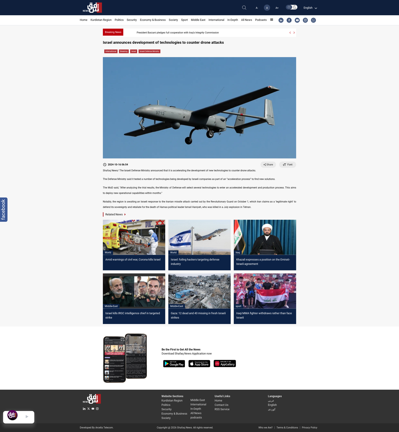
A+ (277, 7)
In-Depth (232, 19)
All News (246, 19)
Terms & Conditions (287, 427)
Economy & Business (153, 19)
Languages (275, 396)
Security (132, 19)
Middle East (198, 19)
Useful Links (222, 396)
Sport (184, 19)
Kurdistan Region (101, 19)
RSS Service (222, 409)
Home (83, 19)
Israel (133, 51)
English (272, 404)
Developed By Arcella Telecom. (96, 427)
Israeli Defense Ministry (149, 51)
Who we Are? (265, 427)
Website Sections (172, 396)
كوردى (272, 409)
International (216, 19)
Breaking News (113, 32)
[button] (290, 32)
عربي (271, 400)
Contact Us (221, 404)
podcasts (261, 19)
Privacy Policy (309, 427)
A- (257, 7)
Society (173, 19)
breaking (123, 51)
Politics (119, 19)
